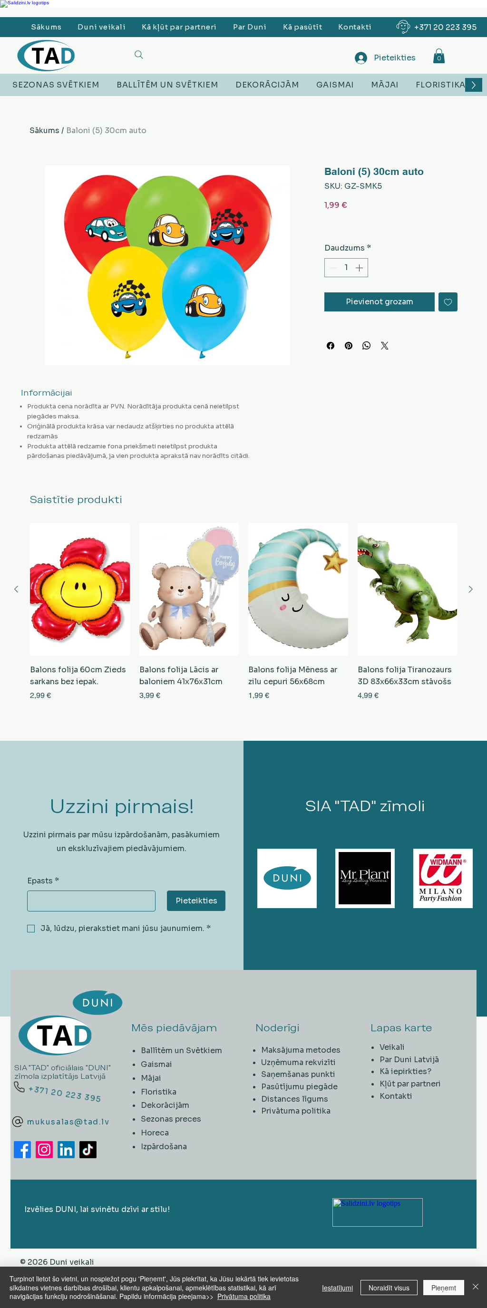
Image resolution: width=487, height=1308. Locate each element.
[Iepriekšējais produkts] (16, 589)
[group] (243, 612)
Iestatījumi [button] (337, 1287)
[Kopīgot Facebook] (330, 345)
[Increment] (360, 268)
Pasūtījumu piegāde (299, 1087)
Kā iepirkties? (405, 1071)
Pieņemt (443, 1287)
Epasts (43, 881)
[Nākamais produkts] (471, 589)
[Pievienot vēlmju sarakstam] (448, 301)
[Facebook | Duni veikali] (22, 1149)
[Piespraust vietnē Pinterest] (348, 345)
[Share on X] (384, 345)
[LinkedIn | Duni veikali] (66, 1149)
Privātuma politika (296, 1111)
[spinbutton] (346, 268)
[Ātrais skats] (80, 589)
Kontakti (396, 1096)
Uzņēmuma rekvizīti (298, 1062)
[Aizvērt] (475, 1287)
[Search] (138, 54)
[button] (439, 55)
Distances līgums (294, 1099)
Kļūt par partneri (410, 1084)
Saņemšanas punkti (298, 1074)
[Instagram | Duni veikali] (44, 1149)
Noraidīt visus (389, 1287)
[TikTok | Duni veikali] (88, 1149)
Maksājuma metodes (301, 1050)
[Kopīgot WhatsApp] (366, 345)
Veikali (392, 1047)
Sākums (44, 131)
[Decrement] (332, 268)
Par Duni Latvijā (409, 1060)
